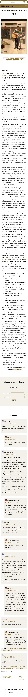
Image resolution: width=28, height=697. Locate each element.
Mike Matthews (7, 6)
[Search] (24, 2)
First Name (6, 393)
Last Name (6, 397)
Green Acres (5, 75)
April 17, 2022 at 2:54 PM (8, 557)
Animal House (5, 58)
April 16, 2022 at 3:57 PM (9, 423)
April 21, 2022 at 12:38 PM (12, 542)
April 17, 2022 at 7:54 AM (8, 524)
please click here (17, 369)
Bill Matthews (8, 620)
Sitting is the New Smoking (20, 58)
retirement (12, 58)
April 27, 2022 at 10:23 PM (9, 658)
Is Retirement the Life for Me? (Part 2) (6, 678)
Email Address (14, 387)
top (21, 60)
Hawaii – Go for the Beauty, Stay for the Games (22, 678)
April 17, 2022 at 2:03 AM (9, 454)
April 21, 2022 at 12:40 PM (12, 439)
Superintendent (16, 60)
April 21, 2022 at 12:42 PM (12, 634)
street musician (9, 60)
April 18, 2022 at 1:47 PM (8, 621)
